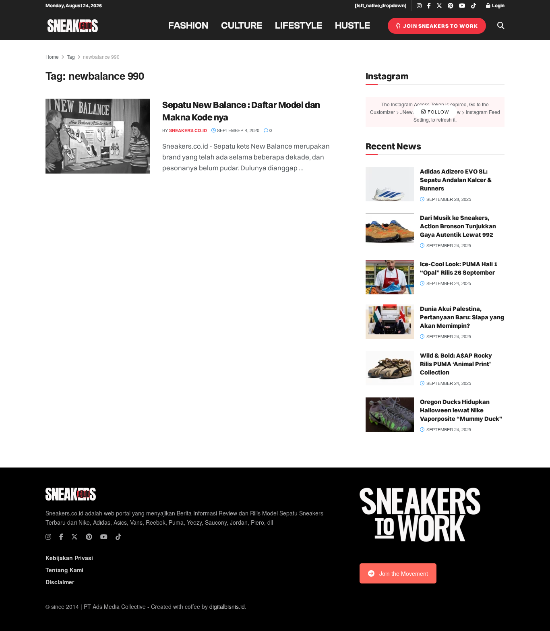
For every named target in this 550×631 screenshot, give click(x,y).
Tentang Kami (64, 570)
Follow (437, 111)
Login (498, 5)
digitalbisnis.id (227, 606)
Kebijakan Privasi (69, 558)
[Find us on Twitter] (439, 6)
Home (52, 56)
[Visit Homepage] (72, 25)
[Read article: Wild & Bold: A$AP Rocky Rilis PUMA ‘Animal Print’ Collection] (390, 368)
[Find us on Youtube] (462, 6)
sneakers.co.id (188, 130)
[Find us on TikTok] (473, 6)
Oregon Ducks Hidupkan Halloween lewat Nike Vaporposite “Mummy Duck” (461, 410)
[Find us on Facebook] (429, 6)
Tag (71, 56)
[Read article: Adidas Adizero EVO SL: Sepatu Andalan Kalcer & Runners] (390, 184)
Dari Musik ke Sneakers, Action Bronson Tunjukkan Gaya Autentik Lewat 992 (458, 226)
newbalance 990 (101, 56)
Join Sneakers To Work (440, 26)
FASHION (188, 26)
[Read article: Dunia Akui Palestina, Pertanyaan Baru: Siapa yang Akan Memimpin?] (390, 321)
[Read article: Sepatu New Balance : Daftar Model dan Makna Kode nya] (97, 136)
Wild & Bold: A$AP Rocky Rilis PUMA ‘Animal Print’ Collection (456, 364)
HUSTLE (352, 26)
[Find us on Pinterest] (450, 6)
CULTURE (241, 26)
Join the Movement (403, 573)
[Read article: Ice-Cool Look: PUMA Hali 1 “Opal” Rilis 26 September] (390, 277)
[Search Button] (501, 26)
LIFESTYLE (298, 26)
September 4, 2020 (237, 130)
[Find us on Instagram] (419, 6)
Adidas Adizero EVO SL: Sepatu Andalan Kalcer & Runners (456, 180)
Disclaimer (59, 582)
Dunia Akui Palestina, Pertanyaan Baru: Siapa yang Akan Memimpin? (462, 317)
